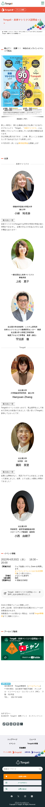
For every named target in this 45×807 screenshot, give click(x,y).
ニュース (32, 739)
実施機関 (22, 748)
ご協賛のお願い (22, 776)
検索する (40, 769)
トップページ (12, 739)
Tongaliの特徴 (32, 743)
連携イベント (22, 716)
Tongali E (13, 716)
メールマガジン (22, 782)
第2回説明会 (23, 143)
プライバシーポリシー (22, 802)
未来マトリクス (30, 128)
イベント (12, 743)
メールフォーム (34, 686)
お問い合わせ (22, 789)
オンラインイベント (36, 716)
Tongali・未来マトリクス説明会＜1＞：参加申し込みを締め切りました (24, 593)
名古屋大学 (5, 716)
